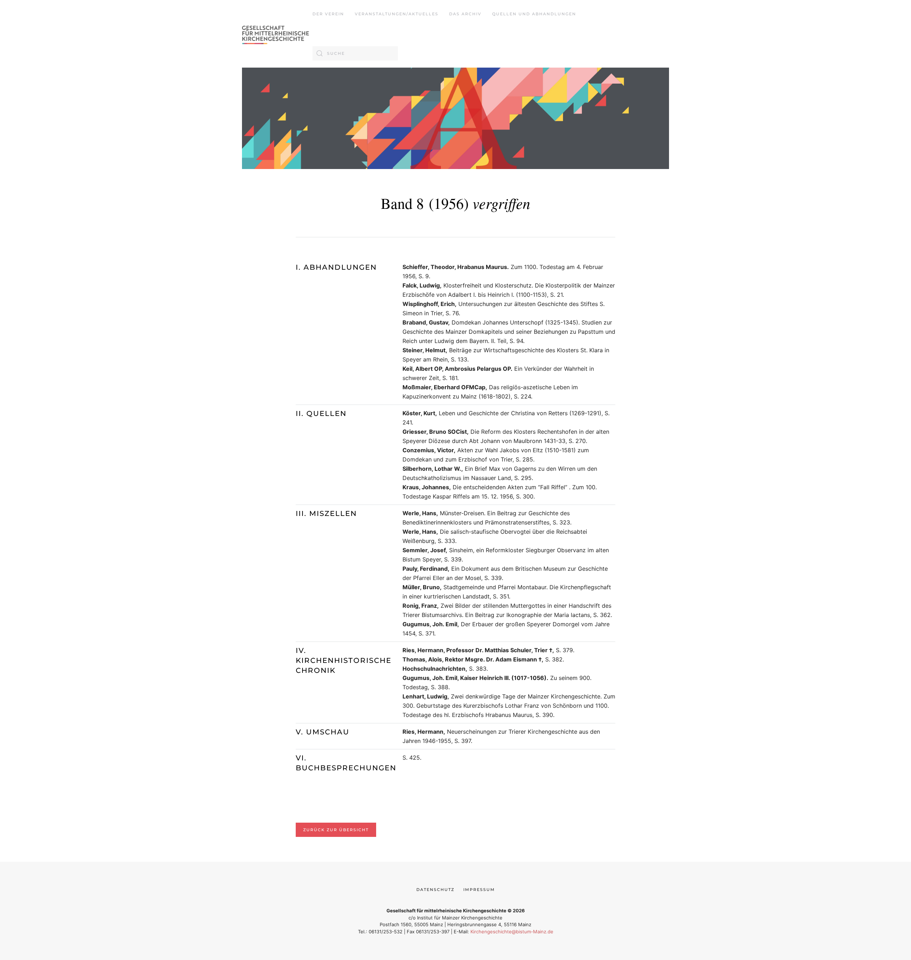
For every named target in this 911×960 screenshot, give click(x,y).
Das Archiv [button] (465, 13)
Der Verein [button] (328, 13)
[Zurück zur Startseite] (277, 34)
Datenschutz (435, 889)
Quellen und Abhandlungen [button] (534, 13)
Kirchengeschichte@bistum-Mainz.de (511, 931)
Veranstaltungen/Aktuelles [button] (396, 13)
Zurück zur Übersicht (336, 829)
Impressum (479, 889)
